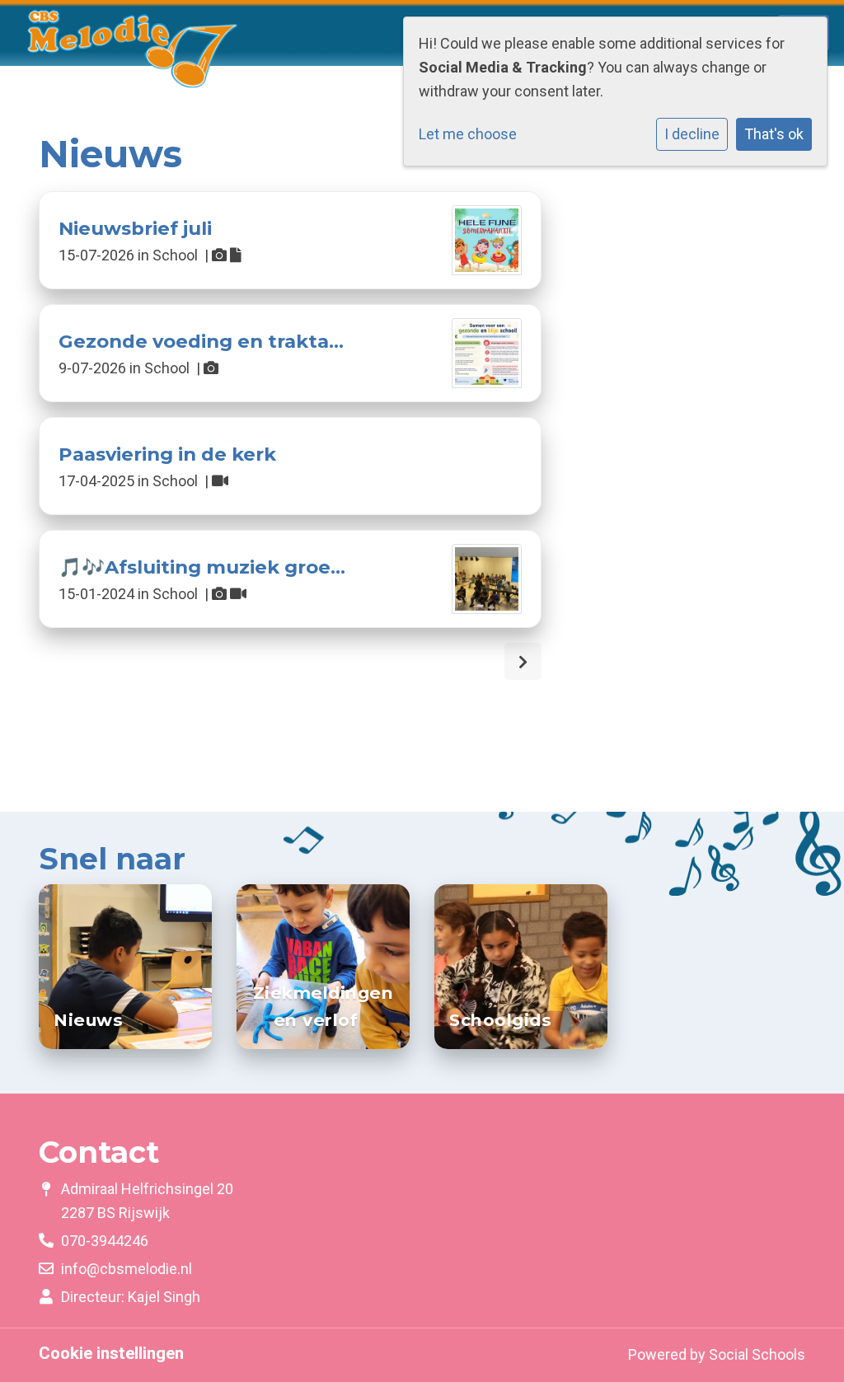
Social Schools (757, 1354)
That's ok (774, 134)
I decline (692, 134)
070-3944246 (104, 1240)
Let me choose (468, 134)
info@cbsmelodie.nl (126, 1268)
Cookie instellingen (111, 1353)
